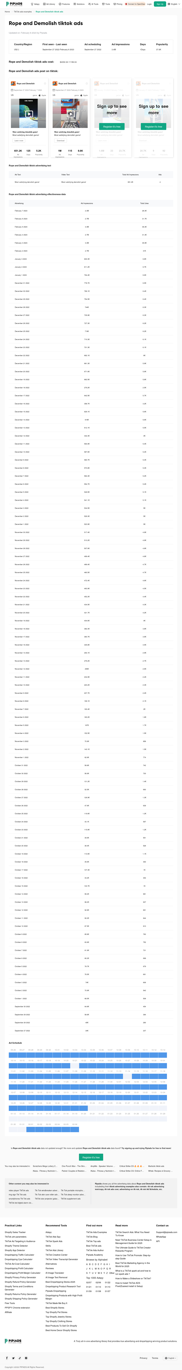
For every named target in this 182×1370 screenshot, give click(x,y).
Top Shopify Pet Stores (56, 1312)
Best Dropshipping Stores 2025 (60, 1281)
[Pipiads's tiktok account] (20, 1358)
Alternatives (51, 1263)
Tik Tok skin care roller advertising (48, 1194)
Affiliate (8, 1312)
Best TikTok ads (93, 1245)
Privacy (143, 1358)
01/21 (89, 1286)
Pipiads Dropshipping (56, 1290)
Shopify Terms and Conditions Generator (19, 1288)
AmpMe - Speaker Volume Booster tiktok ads (105, 1166)
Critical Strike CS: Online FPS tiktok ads (134, 1171)
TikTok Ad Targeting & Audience (20, 1241)
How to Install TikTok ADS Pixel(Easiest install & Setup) (129, 1284)
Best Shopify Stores (55, 1307)
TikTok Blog (92, 1236)
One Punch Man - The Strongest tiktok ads (76, 1166)
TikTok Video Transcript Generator (62, 1259)
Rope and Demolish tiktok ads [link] (49, 11)
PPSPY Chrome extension (17, 1307)
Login (149, 4)
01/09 (89, 1291)
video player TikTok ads (19, 1190)
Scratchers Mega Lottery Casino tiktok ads (47, 1166)
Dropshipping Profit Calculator (19, 1268)
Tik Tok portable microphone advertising (74, 1190)
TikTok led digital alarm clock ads (22, 1202)
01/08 (98, 1291)
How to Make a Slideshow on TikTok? (133, 1278)
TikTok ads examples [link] (23, 11)
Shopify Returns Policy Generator (20, 1294)
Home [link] (7, 11)
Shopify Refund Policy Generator (20, 1281)
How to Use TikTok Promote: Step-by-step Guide (133, 1257)
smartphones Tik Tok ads (19, 1198)
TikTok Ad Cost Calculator (17, 1263)
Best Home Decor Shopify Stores (61, 1330)
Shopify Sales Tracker (15, 1232)
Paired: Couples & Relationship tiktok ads (76, 1171)
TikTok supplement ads (70, 1198)
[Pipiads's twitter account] (13, 1358)
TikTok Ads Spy (53, 1236)
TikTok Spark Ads (54, 1241)
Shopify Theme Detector (16, 1245)
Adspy (49, 1232)
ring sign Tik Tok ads (17, 1194)
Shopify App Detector (15, 1250)
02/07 (89, 1282)
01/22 (107, 1282)
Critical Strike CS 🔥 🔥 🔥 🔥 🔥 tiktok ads (134, 1166)
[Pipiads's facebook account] (7, 1358)
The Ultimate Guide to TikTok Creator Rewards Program (133, 1249)
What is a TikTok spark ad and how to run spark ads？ (133, 1272)
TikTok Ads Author (95, 1250)
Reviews (50, 1268)
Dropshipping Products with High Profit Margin (64, 1297)
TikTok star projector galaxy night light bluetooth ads (48, 1198)
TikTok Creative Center (56, 1254)
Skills (48, 1245)
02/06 (98, 1282)
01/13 (98, 1286)
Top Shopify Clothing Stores (59, 1321)
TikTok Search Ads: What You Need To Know (132, 1234)
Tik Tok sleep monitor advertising (74, 1194)
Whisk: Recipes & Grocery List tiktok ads (162, 1171)
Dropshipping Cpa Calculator (18, 1259)
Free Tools (10, 1303)
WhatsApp (161, 1236)
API (158, 1241)
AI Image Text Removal (56, 1277)
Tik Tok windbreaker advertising (48, 1190)
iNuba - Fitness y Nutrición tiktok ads (47, 1171)
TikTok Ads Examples (96, 1232)
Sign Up (160, 4)
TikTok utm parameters (15, 1236)
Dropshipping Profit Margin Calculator (22, 1272)
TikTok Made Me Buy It (56, 1303)
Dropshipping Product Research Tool (63, 1286)
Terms (155, 1358)
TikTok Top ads (93, 1241)
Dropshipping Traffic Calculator (19, 1254)
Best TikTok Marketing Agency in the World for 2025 (132, 1264)
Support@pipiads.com (166, 1232)
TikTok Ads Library (54, 1250)
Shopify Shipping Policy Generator (21, 1298)
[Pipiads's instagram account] (26, 1358)
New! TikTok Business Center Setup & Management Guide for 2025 (133, 1241)
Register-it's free (111, 126)
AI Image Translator (55, 1272)
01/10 (107, 1286)
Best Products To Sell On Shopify (61, 1325)
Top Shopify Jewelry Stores (58, 1316)
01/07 (107, 1291)
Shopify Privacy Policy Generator (20, 1277)
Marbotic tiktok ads (156, 1166)
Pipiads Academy (94, 1254)
